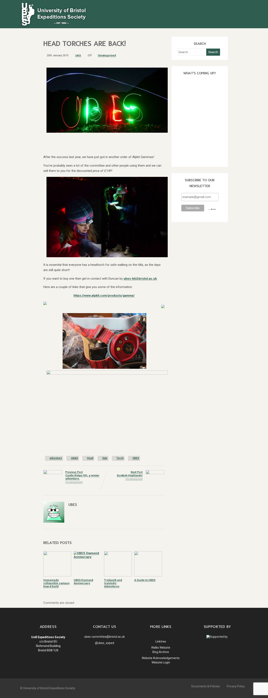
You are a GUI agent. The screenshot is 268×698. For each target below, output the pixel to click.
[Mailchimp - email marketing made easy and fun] (212, 209)
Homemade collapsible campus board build (56, 583)
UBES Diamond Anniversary (83, 581)
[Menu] (241, 6)
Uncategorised (107, 55)
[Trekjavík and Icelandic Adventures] (118, 575)
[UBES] (53, 26)
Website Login (161, 662)
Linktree (160, 641)
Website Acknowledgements (161, 658)
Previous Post (82, 475)
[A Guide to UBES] (148, 575)
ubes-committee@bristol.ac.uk (104, 636)
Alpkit (74, 458)
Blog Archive (160, 652)
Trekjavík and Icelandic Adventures (113, 583)
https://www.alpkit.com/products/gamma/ (104, 295)
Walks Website (160, 647)
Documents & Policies (205, 686)
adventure (56, 458)
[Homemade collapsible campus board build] (57, 575)
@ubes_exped (104, 643)
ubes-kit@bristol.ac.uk (140, 278)
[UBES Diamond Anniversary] (88, 557)
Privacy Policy (236, 686)
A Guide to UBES (144, 580)
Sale (104, 458)
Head (90, 458)
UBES (136, 458)
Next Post (130, 474)
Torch (120, 458)
